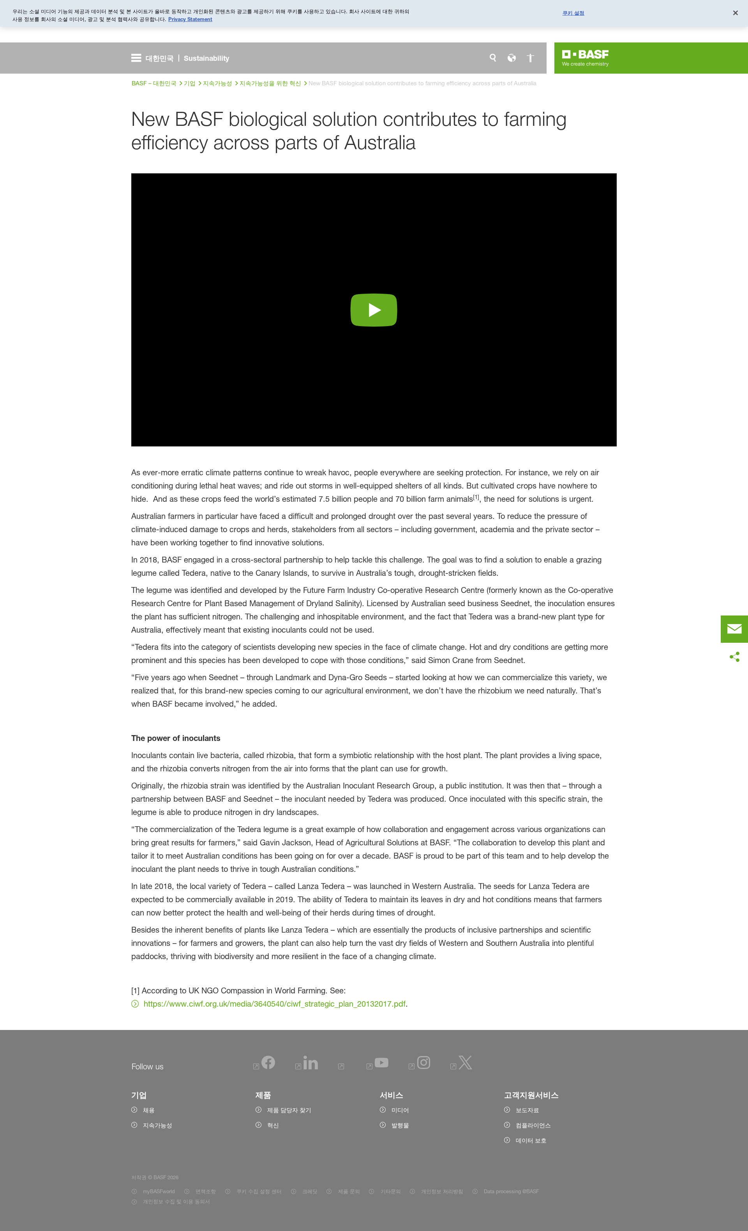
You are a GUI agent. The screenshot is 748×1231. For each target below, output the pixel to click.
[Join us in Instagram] (419, 1067)
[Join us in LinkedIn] (306, 1067)
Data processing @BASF (511, 1191)
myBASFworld (159, 1191)
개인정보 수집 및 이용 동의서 (176, 1201)
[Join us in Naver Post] (342, 1067)
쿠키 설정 (574, 12)
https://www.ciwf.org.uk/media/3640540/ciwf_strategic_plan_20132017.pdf (275, 1004)
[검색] (492, 58)
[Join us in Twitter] (461, 1067)
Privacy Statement (190, 19)
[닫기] (735, 12)
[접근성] (530, 58)
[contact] (734, 629)
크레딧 (310, 1191)
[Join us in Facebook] (264, 1067)
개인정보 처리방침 (442, 1191)
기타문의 (390, 1191)
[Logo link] (585, 58)
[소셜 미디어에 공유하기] (734, 657)
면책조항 (206, 1191)
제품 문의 (349, 1191)
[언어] (511, 58)
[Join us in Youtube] (377, 1067)
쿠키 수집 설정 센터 (259, 1191)
